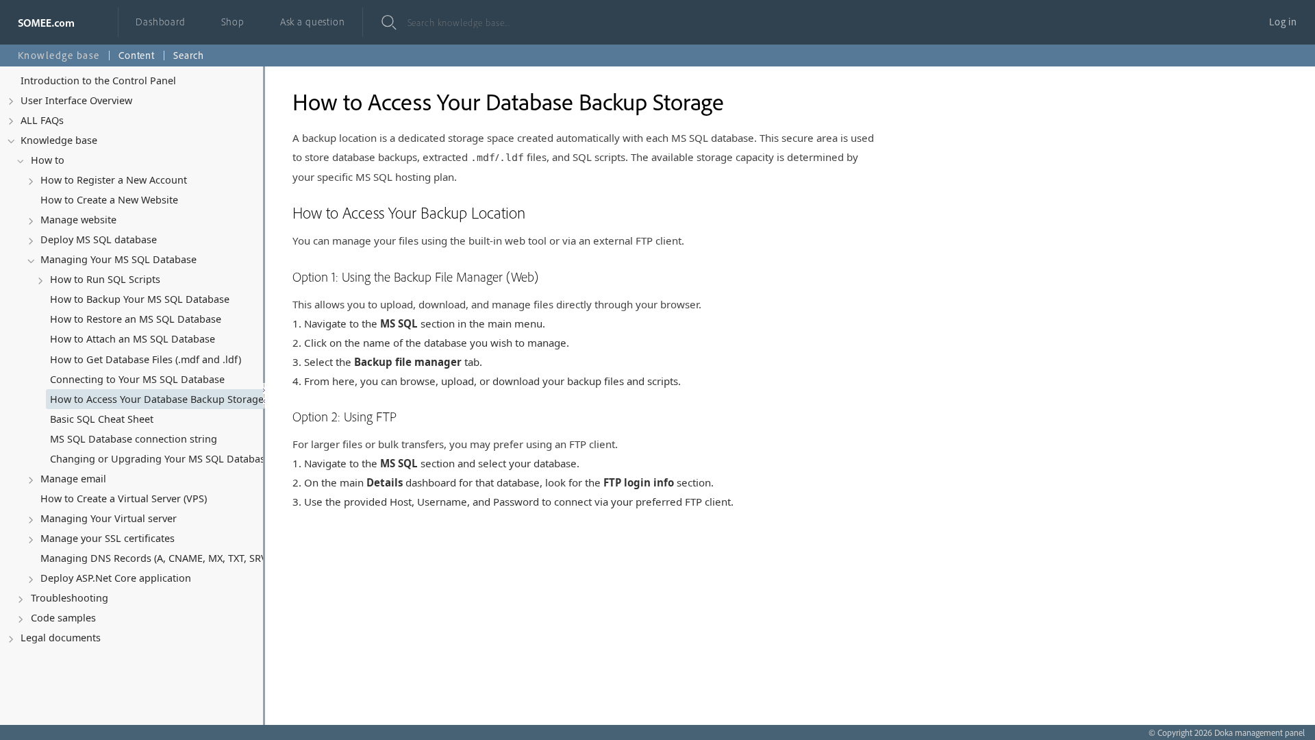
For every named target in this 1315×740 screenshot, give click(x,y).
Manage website (78, 219)
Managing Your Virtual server (108, 518)
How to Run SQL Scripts (105, 279)
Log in (1283, 21)
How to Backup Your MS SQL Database (139, 299)
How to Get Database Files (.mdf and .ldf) (145, 359)
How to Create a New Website (109, 199)
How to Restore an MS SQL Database (135, 318)
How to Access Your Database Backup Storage (157, 399)
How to (47, 159)
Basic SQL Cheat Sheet (101, 419)
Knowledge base (59, 140)
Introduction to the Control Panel (98, 80)
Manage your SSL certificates (107, 538)
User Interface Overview (76, 100)
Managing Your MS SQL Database (118, 259)
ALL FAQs (42, 120)
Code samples (63, 617)
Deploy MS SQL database (98, 239)
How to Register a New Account (113, 179)
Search (188, 55)
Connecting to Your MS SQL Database (137, 379)
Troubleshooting (69, 597)
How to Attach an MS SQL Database (132, 338)
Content (136, 55)
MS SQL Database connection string (133, 438)
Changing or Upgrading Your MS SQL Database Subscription (179, 458)
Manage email (73, 478)
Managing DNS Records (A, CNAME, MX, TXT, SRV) (155, 558)
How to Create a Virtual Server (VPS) (123, 498)
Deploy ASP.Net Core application (115, 577)
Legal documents (61, 637)
